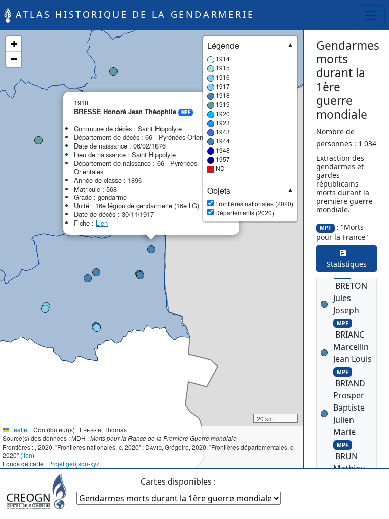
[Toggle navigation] (371, 15)
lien (27, 455)
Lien (102, 223)
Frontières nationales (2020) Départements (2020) (250, 201)
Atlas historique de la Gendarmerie (132, 14)
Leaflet (19, 429)
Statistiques (347, 258)
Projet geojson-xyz (73, 463)
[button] (45, 309)
